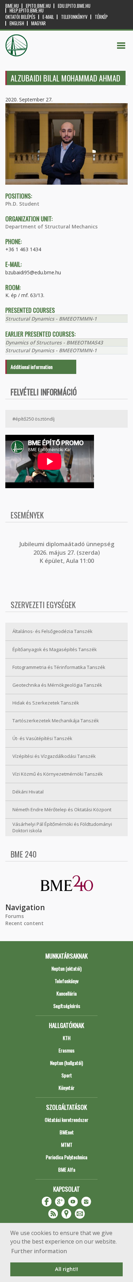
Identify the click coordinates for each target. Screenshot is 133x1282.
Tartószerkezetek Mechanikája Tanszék (55, 720)
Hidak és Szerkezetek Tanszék (45, 703)
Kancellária (66, 993)
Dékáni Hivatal (28, 791)
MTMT (66, 1144)
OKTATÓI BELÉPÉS (20, 17)
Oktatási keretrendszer (66, 1119)
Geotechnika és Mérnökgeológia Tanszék (57, 685)
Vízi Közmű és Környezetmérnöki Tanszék (57, 774)
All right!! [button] (66, 1269)
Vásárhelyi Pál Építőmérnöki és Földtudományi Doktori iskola (62, 827)
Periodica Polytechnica (66, 1157)
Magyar (38, 23)
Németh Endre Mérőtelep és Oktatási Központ (61, 809)
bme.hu (12, 6)
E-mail (48, 17)
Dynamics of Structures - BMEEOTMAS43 (54, 342)
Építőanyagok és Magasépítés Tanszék (54, 649)
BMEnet (67, 1132)
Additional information (31, 366)
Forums (14, 916)
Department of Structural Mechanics (51, 226)
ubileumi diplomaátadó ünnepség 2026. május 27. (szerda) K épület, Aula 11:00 (67, 552)
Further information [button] (39, 1251)
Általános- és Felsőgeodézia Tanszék (52, 631)
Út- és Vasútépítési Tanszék (42, 738)
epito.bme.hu (38, 6)
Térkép (101, 17)
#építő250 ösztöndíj (33, 419)
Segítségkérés (66, 1005)
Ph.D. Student (22, 203)
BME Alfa (66, 1169)
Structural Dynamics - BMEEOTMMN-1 (51, 318)
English (17, 23)
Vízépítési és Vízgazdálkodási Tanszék (54, 756)
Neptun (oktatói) (66, 968)
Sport (66, 1075)
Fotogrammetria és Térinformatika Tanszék (58, 667)
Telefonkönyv (74, 17)
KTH (67, 1037)
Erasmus (66, 1050)
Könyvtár (66, 1087)
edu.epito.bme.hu (74, 6)
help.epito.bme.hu (27, 10)
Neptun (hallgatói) (66, 1062)
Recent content (24, 923)
